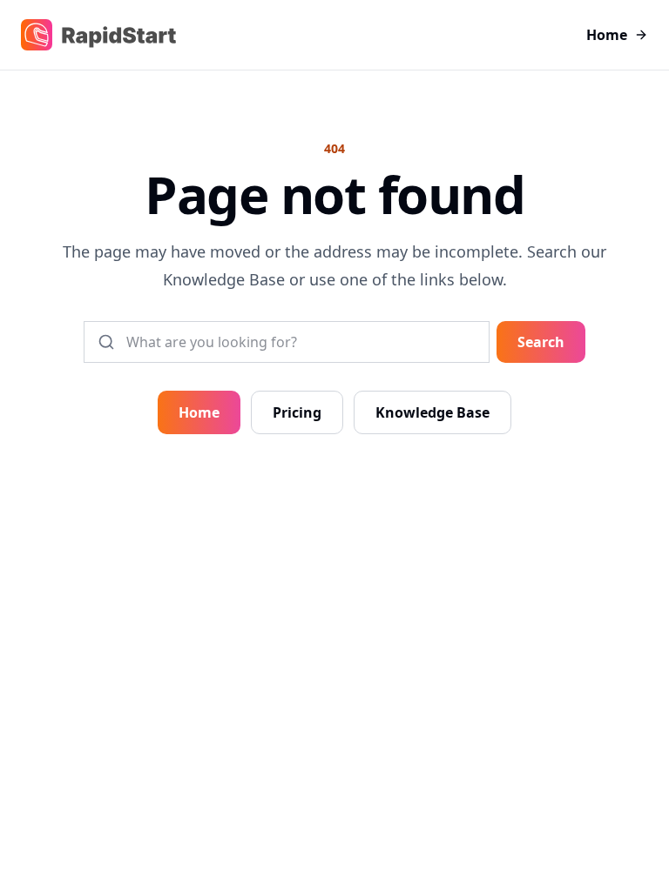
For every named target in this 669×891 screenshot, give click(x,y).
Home (606, 34)
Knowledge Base (432, 412)
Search (540, 342)
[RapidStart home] (98, 34)
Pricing (297, 412)
